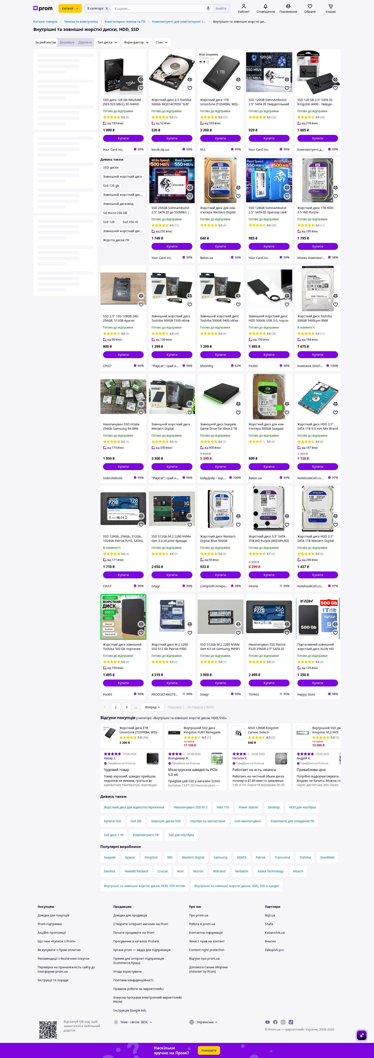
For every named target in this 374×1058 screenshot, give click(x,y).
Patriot (260, 857)
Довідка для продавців (130, 915)
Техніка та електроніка (81, 21)
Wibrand (219, 871)
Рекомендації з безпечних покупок (63, 958)
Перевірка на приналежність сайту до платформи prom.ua (66, 969)
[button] (123, 138)
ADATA (241, 857)
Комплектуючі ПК (146, 835)
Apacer (130, 857)
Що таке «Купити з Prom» (57, 941)
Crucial (163, 871)
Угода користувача (127, 971)
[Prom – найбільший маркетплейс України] (42, 8)
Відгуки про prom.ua (204, 958)
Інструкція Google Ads (129, 1010)
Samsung (220, 857)
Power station (248, 807)
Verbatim (241, 871)
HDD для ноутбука (302, 807)
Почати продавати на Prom (133, 932)
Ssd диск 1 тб (113, 835)
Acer (180, 871)
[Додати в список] (141, 88)
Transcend (282, 857)
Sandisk (109, 871)
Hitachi (298, 871)
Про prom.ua (198, 915)
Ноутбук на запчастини (207, 821)
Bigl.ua (270, 915)
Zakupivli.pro (274, 950)
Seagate (110, 857)
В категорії (95, 8)
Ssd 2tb (136, 821)
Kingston (151, 857)
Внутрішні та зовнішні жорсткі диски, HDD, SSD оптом (144, 886)
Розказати (209, 1050)
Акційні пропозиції (52, 932)
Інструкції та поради (53, 980)
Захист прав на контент (207, 941)
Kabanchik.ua (275, 932)
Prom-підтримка (50, 924)
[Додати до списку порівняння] (141, 79)
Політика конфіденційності (133, 980)
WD (169, 857)
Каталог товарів (45, 21)
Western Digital (193, 857)
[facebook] (275, 1022)
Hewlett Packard (136, 871)
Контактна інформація (206, 932)
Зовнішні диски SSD (166, 821)
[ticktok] (290, 1022)
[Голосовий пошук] (208, 8)
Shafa (269, 924)
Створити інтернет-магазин (134, 924)
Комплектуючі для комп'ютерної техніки (179, 21)
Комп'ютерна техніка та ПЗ (125, 21)
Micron (198, 871)
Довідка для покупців (53, 915)
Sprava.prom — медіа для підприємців (142, 950)
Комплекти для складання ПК (292, 821)
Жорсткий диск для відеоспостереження (134, 807)
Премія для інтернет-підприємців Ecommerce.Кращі (138, 960)
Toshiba (305, 857)
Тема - (129, 1022)
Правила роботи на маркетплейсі (138, 989)
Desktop (274, 807)
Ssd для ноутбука (181, 835)
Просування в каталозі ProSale (136, 941)
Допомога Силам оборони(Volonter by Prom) (208, 969)
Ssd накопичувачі (248, 821)
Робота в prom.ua (202, 924)
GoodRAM (327, 857)
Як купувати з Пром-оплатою (59, 950)
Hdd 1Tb (223, 807)
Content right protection (206, 950)
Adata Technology (271, 871)
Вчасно (270, 941)
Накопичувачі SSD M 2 (190, 807)
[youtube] (267, 1022)
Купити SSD (112, 821)
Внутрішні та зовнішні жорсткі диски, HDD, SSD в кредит (236, 886)
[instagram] (283, 1022)
